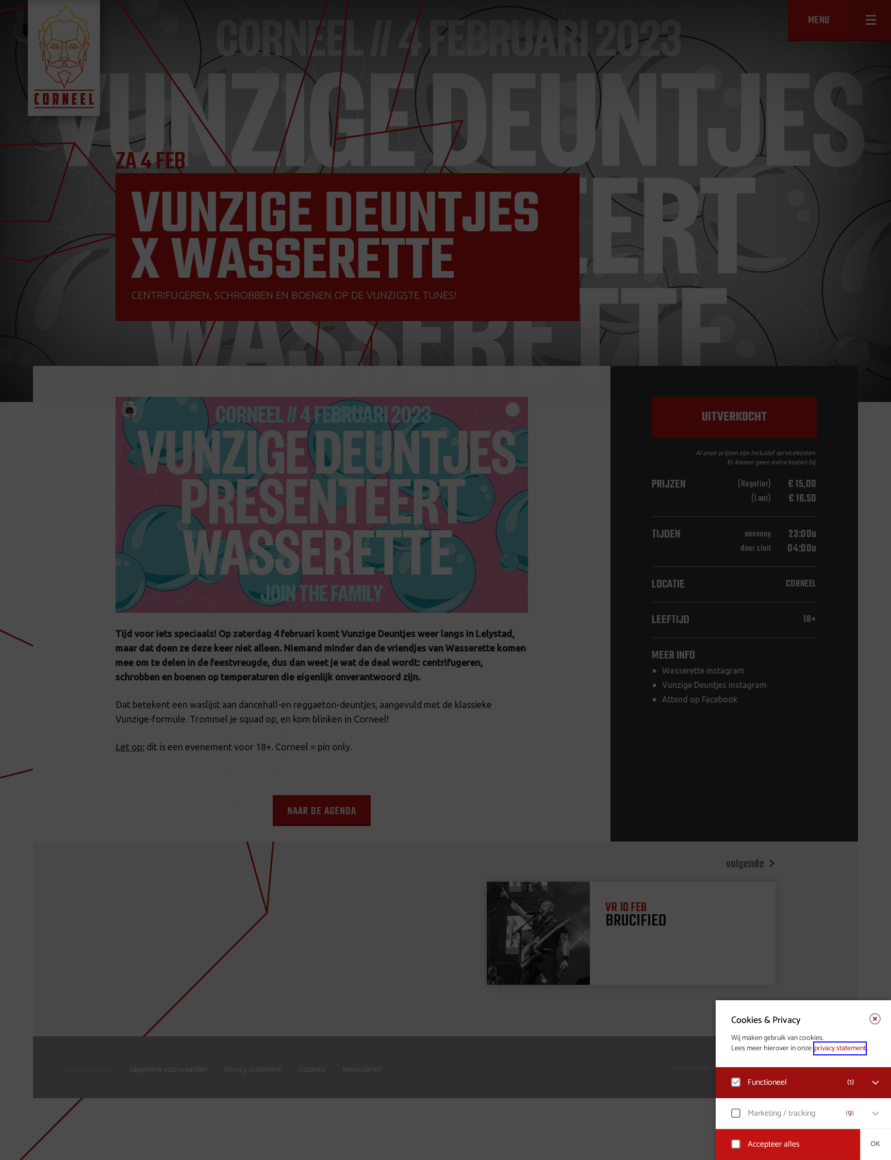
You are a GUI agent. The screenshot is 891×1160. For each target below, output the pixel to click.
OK (875, 1144)
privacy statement (840, 1048)
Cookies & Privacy (766, 1020)
